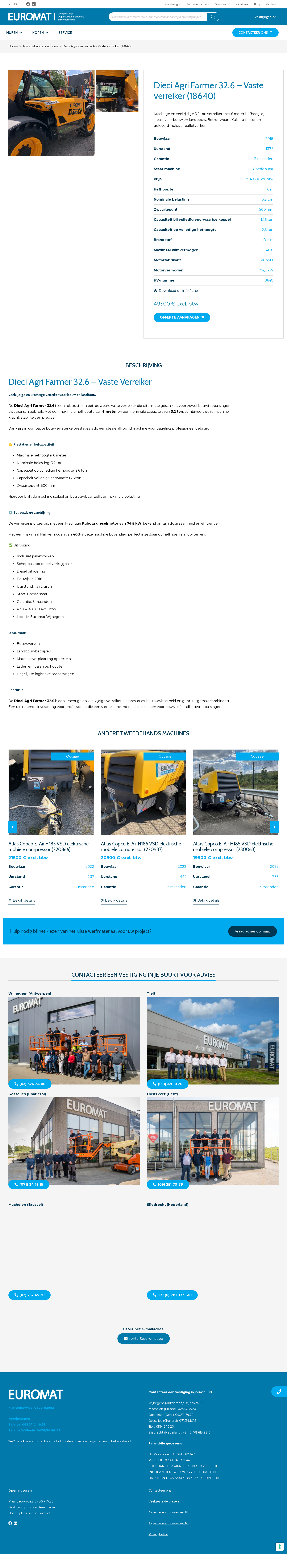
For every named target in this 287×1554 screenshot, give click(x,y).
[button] (229, 4)
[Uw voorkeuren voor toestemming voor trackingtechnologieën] (280, 1547)
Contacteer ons (160, 1490)
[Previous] (12, 827)
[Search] (213, 16)
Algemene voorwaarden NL (169, 1523)
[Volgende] (274, 827)
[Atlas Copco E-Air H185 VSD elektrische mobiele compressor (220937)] (143, 827)
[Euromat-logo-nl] (46, 17)
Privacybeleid (158, 1534)
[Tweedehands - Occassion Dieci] (51, 113)
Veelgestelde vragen (164, 1501)
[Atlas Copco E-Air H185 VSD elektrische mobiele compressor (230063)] (236, 827)
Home (13, 46)
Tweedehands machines (40, 46)
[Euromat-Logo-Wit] (73, 1394)
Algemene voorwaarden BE (169, 1512)
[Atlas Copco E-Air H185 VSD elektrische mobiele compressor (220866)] (51, 827)
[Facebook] (28, 4)
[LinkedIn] (34, 4)
